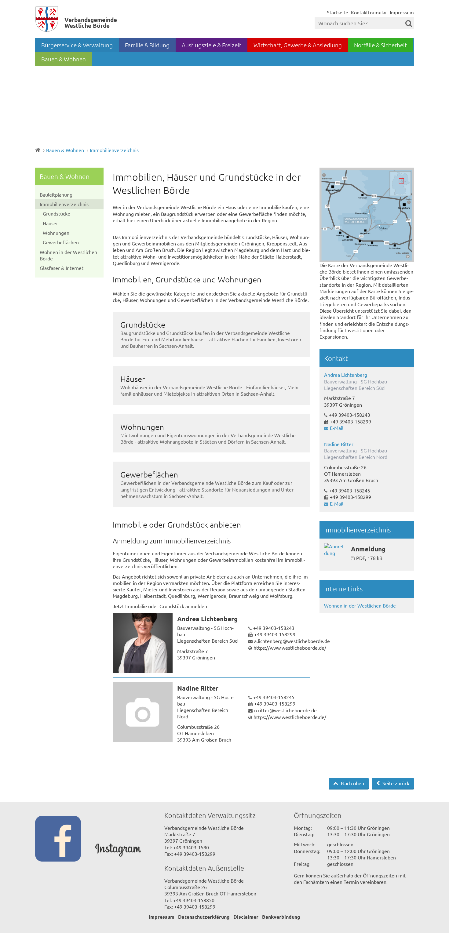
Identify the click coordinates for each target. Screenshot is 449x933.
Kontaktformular (369, 12)
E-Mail (336, 428)
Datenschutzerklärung (204, 916)
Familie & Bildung (147, 45)
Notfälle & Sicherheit (380, 45)
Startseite (337, 12)
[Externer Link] (65, 839)
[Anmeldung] (335, 549)
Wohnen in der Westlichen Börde (68, 255)
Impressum (402, 12)
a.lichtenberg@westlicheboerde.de (292, 641)
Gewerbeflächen (61, 242)
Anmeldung (368, 549)
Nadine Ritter (197, 688)
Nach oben (352, 783)
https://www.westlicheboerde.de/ (290, 647)
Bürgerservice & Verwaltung (77, 45)
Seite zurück (395, 783)
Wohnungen (56, 233)
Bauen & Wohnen (63, 59)
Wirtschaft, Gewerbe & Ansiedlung (298, 45)
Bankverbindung (281, 916)
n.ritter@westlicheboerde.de (285, 710)
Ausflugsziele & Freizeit (211, 45)
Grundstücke (56, 213)
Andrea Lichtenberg (207, 619)
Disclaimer (245, 916)
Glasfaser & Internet (61, 268)
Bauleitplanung (56, 194)
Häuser (50, 223)
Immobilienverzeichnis (114, 150)
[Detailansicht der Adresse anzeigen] (143, 643)
